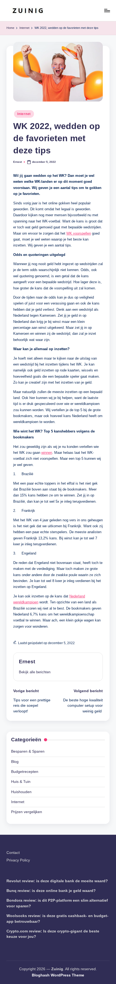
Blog (15, 762)
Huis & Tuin (20, 782)
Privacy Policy (18, 860)
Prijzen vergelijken (26, 812)
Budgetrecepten (24, 772)
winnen (46, 453)
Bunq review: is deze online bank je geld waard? (51, 891)
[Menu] (107, 10)
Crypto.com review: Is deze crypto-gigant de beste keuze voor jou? (52, 934)
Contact (13, 853)
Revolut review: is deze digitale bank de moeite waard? (57, 881)
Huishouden (21, 792)
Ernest (27, 661)
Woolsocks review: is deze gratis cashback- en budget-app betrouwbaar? (57, 918)
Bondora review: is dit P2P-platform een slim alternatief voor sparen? (57, 903)
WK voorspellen (78, 233)
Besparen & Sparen (28, 751)
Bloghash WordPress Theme (58, 975)
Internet (24, 114)
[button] (34, 672)
